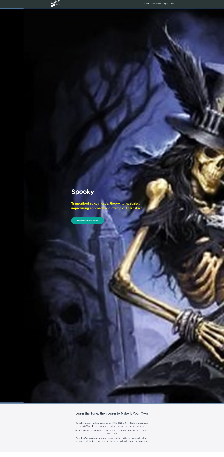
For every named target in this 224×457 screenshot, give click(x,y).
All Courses (156, 4)
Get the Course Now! (87, 221)
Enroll (172, 4)
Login (165, 4)
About (146, 4)
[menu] (158, 4)
